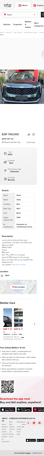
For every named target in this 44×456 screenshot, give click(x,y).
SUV (18, 208)
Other (2, 35)
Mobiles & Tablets (28, 24)
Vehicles (6, 24)
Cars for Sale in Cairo (30, 32)
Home (2, 32)
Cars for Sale (18, 32)
